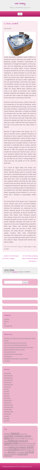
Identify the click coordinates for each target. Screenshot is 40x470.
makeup (13, 440)
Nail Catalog (20, 3)
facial (12, 438)
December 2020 (8, 405)
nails (34, 443)
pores (30, 447)
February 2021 (8, 400)
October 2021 (8, 382)
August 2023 (7, 373)
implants (31, 438)
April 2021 (6, 396)
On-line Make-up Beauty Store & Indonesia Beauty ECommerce (30, 258)
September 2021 (8, 384)
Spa (20, 246)
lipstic (5, 441)
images (26, 438)
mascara (8, 442)
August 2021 (7, 387)
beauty (15, 433)
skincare (12, 452)
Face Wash (7, 361)
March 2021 (7, 398)
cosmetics (19, 435)
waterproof (8, 456)
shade (29, 450)
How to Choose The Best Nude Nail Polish (15, 345)
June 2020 (6, 418)
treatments (23, 454)
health (23, 438)
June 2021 (6, 391)
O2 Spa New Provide (9, 352)
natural (6, 445)
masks (16, 443)
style (17, 452)
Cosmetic (6, 319)
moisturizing (29, 443)
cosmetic (9, 435)
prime (6, 450)
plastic (22, 447)
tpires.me (29, 466)
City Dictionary (8, 356)
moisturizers (22, 443)
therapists (13, 454)
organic (6, 447)
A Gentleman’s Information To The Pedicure (16, 358)
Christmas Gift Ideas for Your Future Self (15, 343)
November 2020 (8, 407)
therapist (7, 454)
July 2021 (6, 389)
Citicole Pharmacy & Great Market (13, 354)
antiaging (7, 434)
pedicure (14, 447)
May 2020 (6, 420)
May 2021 (6, 393)
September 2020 (8, 411)
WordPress (17, 466)
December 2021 (8, 378)
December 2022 (8, 375)
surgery (22, 452)
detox (29, 246)
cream (27, 435)
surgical (29, 452)
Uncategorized (8, 326)
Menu (20, 14)
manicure (23, 440)
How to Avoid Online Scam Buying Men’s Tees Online (18, 347)
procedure (13, 449)
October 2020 (8, 409)
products (23, 449)
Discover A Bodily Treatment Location (14, 349)
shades (32, 450)
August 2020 (7, 414)
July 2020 (6, 416)
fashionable (17, 438)
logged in (15, 272)
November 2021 (8, 380)
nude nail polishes (14, 445)
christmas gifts (23, 434)
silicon (5, 452)
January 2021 (7, 402)
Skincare (6, 321)
